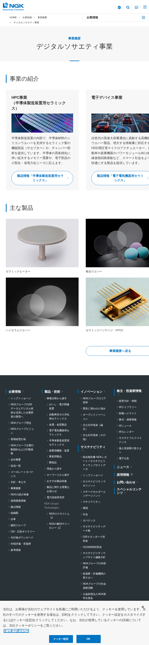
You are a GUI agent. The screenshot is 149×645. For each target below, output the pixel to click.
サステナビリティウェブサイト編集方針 (94, 555)
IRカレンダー (126, 431)
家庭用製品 (55, 456)
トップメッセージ (21, 398)
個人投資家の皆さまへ (130, 450)
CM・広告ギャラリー (23, 531)
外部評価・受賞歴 (21, 543)
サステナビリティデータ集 (94, 528)
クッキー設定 (61, 638)
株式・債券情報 (128, 419)
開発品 (53, 462)
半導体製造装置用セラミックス (59, 442)
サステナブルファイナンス (130, 440)
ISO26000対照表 (92, 547)
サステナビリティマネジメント (94, 483)
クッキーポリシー (16, 631)
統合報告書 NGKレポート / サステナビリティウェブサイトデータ (95, 463)
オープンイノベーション (94, 416)
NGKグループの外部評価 (94, 565)
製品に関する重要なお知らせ (58, 489)
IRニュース (125, 425)
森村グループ (18, 525)
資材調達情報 (18, 500)
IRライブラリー (128, 407)
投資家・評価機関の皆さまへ (94, 575)
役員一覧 (16, 465)
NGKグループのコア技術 (94, 400)
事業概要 (16, 488)
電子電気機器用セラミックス (59, 432)
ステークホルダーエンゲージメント (94, 493)
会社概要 (16, 459)
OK (88, 638)
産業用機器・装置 (59, 450)
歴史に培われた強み (94, 408)
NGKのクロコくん (60, 515)
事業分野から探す (57, 398)
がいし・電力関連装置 (59, 406)
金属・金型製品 (58, 424)
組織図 (14, 512)
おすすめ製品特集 (57, 481)
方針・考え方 (18, 482)
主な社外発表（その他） (94, 437)
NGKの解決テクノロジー (60, 526)
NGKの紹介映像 (20, 494)
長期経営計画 (18, 439)
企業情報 (92, 17)
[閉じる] (143, 607)
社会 (85, 514)
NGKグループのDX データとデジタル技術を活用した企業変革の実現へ (23, 410)
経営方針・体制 (128, 400)
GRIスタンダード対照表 (94, 538)
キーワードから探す (58, 474)
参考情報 (16, 550)
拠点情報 (16, 506)
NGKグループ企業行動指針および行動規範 (22, 449)
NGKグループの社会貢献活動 (94, 585)
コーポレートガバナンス (22, 474)
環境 (85, 508)
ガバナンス (89, 520)
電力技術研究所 (55, 497)
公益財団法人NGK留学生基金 (94, 596)
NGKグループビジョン (22, 430)
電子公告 (124, 458)
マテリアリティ (91, 501)
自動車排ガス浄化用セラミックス (59, 416)
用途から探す (54, 468)
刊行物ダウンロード (22, 537)
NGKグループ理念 (21, 422)
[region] (74, 623)
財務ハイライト (128, 413)
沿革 (13, 519)
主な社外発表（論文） (93, 427)
